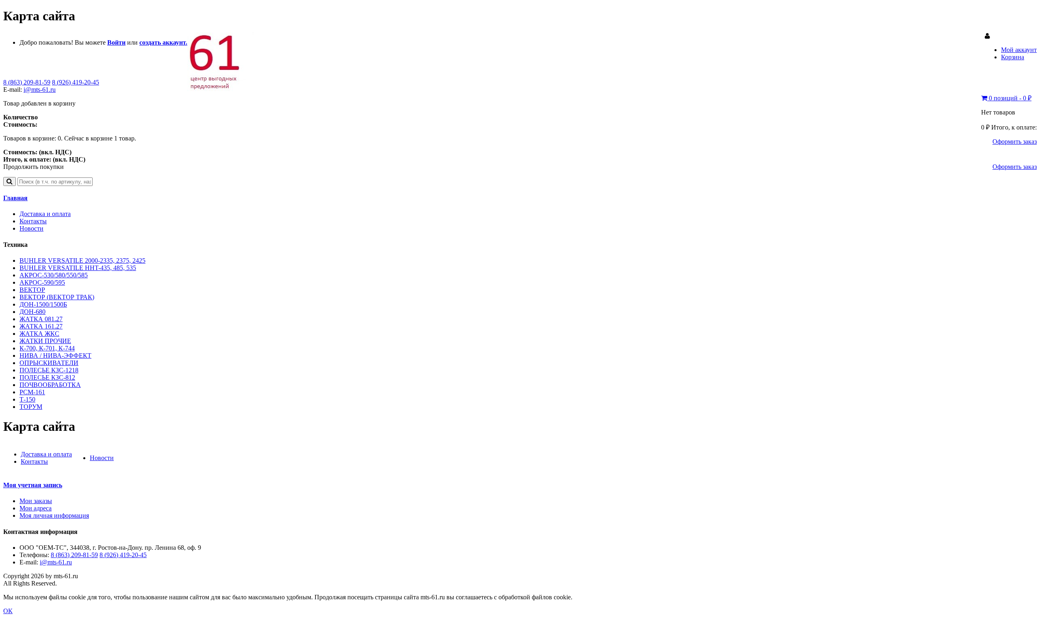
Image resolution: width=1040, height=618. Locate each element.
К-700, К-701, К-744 (47, 348)
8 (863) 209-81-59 (26, 82)
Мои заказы (36, 500)
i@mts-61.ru (40, 89)
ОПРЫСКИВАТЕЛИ (49, 362)
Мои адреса (36, 508)
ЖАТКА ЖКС (39, 333)
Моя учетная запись (32, 485)
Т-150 (27, 399)
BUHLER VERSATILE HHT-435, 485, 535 (78, 267)
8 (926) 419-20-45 (75, 82)
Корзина (1012, 57)
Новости (31, 228)
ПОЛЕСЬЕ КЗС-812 (47, 377)
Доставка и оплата (45, 213)
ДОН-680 (33, 311)
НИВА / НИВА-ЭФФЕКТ (55, 355)
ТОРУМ (31, 406)
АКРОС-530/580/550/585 (54, 275)
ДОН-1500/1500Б (43, 304)
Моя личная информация (54, 515)
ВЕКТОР (32, 289)
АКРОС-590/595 (42, 282)
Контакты (33, 221)
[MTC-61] (220, 89)
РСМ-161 (32, 392)
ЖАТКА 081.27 (41, 318)
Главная (15, 197)
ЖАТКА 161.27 (41, 326)
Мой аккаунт (1019, 49)
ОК (8, 610)
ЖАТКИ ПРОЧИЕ (45, 340)
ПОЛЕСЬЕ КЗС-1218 (49, 370)
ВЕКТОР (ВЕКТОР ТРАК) (57, 297)
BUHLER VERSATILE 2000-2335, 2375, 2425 (82, 260)
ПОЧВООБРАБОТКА (50, 384)
